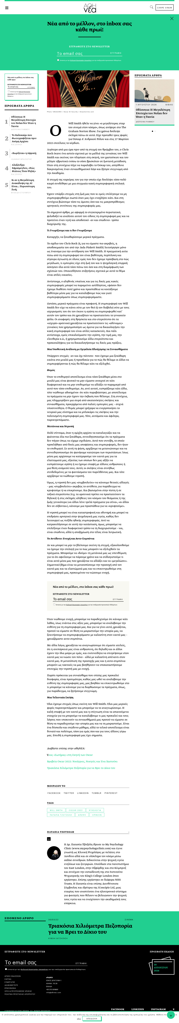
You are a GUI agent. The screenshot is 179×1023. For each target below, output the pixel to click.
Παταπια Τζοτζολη (61, 814)
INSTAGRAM (158, 1009)
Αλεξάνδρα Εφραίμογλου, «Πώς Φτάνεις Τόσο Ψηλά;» (24, 168)
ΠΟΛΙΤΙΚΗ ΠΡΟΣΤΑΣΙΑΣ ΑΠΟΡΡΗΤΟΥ (20, 994)
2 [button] (155, 131)
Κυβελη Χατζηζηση (58, 938)
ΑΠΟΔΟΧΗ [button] (91, 1018)
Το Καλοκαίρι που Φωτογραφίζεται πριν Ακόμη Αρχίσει (24, 138)
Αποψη (82, 814)
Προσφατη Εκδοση (162, 951)
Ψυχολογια (95, 810)
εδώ (79, 1018)
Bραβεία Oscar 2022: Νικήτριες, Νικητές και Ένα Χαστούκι (82, 761)
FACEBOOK (117, 1009)
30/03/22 (53, 919)
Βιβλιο (169, 104)
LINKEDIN (137, 1009)
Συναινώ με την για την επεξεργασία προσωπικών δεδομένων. (19, 94)
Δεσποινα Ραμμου (20, 129)
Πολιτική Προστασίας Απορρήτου (77, 605)
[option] (154, 102)
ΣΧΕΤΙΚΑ (8, 979)
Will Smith (56, 810)
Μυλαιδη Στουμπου (21, 192)
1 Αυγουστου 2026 (146, 104)
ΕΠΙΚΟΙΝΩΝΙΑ (10, 988)
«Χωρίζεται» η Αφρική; (24, 153)
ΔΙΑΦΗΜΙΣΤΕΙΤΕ (11, 985)
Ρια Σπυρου (16, 144)
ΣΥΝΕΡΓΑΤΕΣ (10, 982)
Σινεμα (129, 919)
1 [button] (152, 131)
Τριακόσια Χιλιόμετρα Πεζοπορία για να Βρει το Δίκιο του (81, 768)
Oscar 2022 (76, 810)
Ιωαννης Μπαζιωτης (21, 159)
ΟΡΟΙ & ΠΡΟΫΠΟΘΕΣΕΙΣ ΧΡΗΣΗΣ (18, 991)
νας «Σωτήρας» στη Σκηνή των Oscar (71, 755)
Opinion (97, 814)
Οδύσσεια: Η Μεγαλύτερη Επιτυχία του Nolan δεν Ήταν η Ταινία (23, 121)
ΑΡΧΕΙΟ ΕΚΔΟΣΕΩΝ (13, 976)
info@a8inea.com (53, 992)
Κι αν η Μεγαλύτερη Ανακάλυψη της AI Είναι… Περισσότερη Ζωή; (23, 185)
